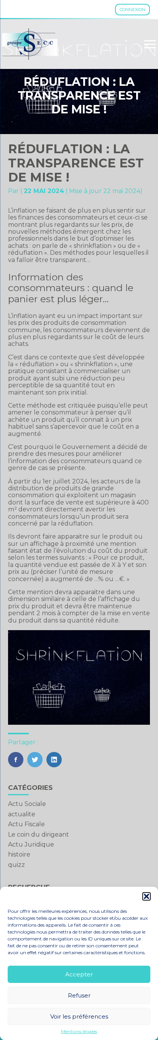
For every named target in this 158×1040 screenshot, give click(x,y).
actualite (21, 814)
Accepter (79, 974)
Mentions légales (79, 1031)
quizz (16, 864)
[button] (146, 896)
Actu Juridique (31, 844)
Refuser (79, 995)
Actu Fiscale (26, 824)
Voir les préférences (79, 1016)
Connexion (132, 9)
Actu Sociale (27, 803)
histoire (19, 854)
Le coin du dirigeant (38, 834)
